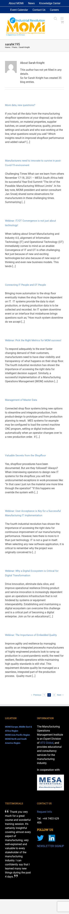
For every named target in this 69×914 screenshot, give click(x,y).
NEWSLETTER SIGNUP (50, 846)
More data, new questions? (20, 105)
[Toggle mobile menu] (62, 18)
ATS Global (46, 742)
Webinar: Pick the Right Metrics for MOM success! (33, 340)
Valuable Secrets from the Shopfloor (25, 455)
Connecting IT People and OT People (25, 284)
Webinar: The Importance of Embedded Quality (31, 635)
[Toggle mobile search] (55, 18)
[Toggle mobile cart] (62, 22)
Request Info (44, 811)
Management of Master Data (21, 399)
